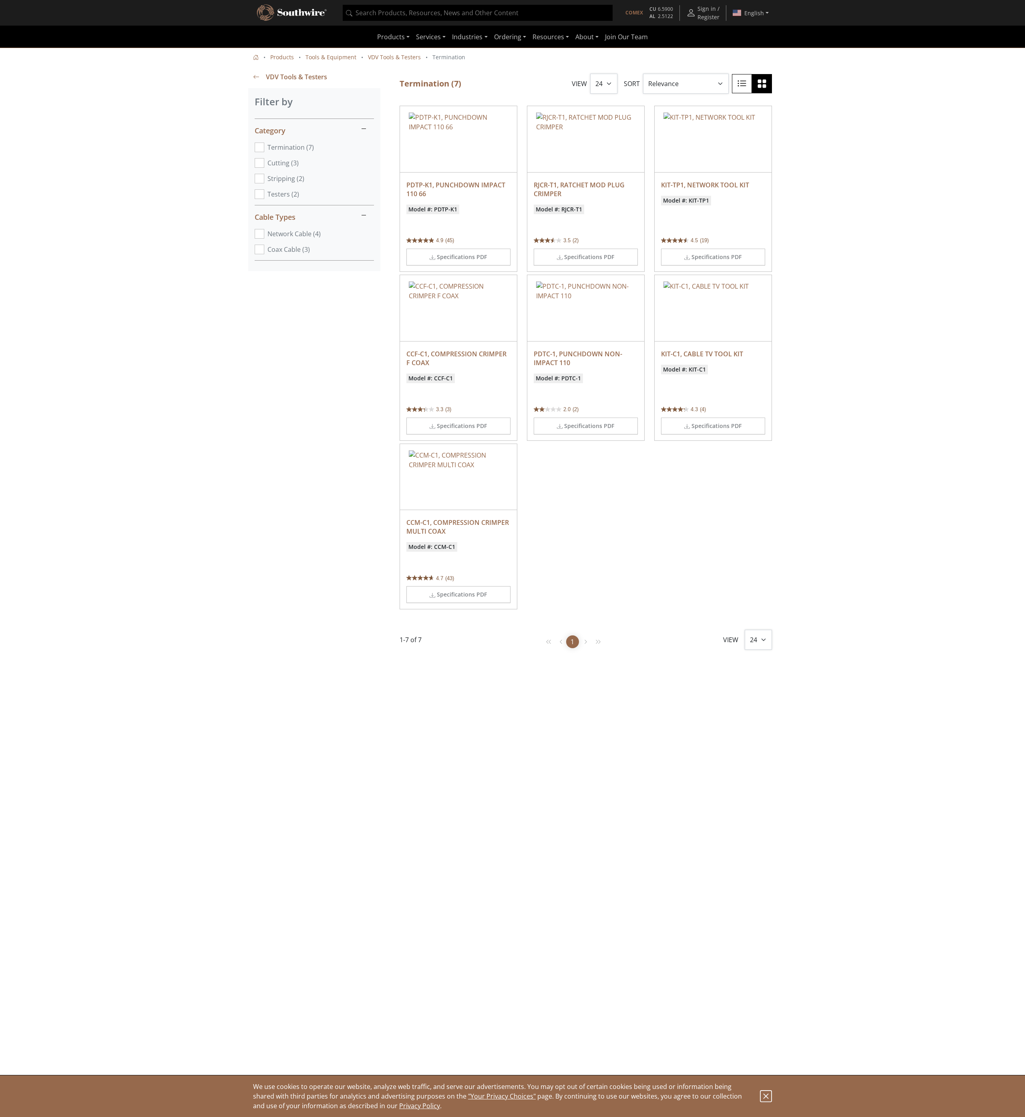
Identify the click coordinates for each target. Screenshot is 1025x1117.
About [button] (584, 36)
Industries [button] (467, 36)
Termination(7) (290, 147)
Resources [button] (548, 36)
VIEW (579, 83)
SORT (632, 83)
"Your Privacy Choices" (502, 1096)
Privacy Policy (419, 1105)
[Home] (256, 57)
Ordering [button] (507, 36)
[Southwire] (292, 12)
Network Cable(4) (294, 233)
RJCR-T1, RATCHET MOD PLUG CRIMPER (580, 189)
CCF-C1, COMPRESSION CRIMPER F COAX (457, 358)
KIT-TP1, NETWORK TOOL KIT (705, 185)
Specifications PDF (462, 257)
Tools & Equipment (330, 57)
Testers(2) (283, 194)
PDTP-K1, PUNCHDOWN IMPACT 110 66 (456, 189)
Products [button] (391, 36)
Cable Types (275, 217)
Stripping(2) (285, 178)
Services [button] (428, 36)
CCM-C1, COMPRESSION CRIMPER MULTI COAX (458, 527)
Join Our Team (626, 36)
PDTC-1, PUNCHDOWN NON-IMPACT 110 (578, 358)
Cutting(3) (283, 163)
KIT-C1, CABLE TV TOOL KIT (702, 354)
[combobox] (478, 13)
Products (282, 57)
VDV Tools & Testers (394, 57)
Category (270, 130)
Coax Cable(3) (288, 249)
